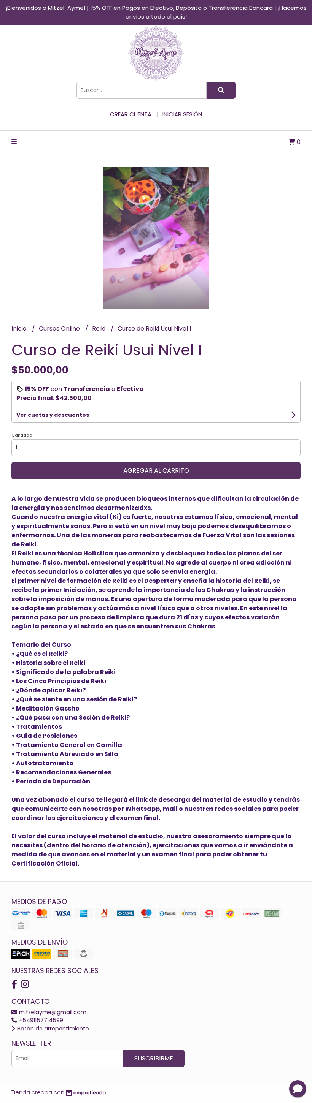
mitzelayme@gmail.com (52, 1012)
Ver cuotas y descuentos (52, 415)
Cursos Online (60, 328)
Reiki (99, 328)
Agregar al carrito (156, 470)
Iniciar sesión (182, 114)
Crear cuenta (130, 114)
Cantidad (21, 435)
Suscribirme (153, 1058)
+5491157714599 (40, 1020)
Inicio (19, 328)
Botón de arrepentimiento (52, 1028)
